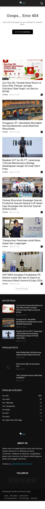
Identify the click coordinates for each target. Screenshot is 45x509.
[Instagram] (28, 480)
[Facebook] (17, 480)
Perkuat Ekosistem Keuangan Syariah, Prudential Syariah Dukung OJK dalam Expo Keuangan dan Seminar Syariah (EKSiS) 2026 (22, 204)
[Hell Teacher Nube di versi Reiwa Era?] (8, 367)
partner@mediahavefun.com (21, 464)
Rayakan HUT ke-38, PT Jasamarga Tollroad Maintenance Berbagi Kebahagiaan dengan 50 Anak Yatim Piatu (21, 164)
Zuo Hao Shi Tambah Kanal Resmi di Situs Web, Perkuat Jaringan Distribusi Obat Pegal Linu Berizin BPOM (21, 87)
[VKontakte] (34, 480)
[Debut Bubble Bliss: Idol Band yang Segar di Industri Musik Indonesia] (8, 355)
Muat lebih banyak (22, 289)
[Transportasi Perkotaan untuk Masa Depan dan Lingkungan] (22, 227)
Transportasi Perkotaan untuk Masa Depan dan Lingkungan (21, 242)
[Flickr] (22, 480)
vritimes (5, 94)
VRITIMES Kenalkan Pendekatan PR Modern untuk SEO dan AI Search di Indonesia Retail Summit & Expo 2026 (22, 277)
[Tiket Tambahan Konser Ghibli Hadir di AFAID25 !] (8, 378)
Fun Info (5, 79)
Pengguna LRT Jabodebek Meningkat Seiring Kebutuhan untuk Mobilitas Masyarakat (22, 126)
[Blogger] (11, 480)
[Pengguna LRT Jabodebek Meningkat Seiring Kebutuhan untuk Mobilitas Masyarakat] (22, 110)
